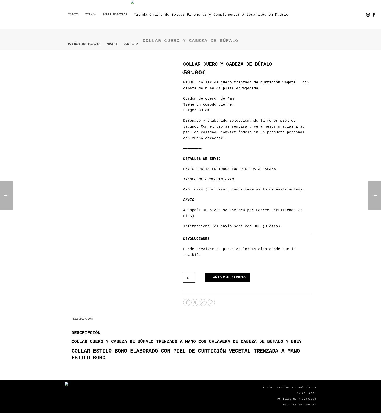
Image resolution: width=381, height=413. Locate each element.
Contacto (131, 43)
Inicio (73, 14)
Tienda (90, 14)
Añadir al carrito (229, 277)
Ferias (111, 43)
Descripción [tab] (83, 319)
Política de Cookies (299, 404)
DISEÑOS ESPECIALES (84, 43)
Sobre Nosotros (115, 14)
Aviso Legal (306, 393)
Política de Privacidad (296, 399)
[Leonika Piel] (209, 14)
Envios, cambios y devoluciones (289, 387)
